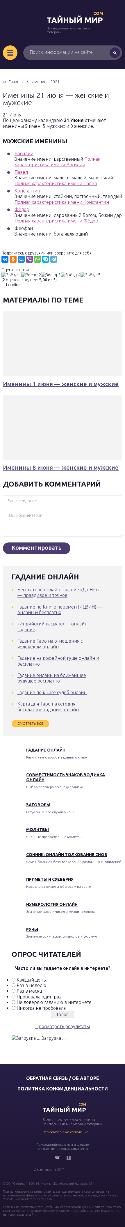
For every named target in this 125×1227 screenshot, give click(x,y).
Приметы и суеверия (50, 879)
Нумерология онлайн (52, 904)
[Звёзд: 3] (51, 275)
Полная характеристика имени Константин (62, 202)
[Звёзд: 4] (71, 275)
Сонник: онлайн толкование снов (66, 854)
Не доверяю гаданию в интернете (54, 1002)
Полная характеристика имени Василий (57, 161)
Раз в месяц (29, 990)
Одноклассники (69, 1158)
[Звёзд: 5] (90, 275)
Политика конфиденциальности (62, 1088)
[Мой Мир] (21, 259)
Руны (32, 929)
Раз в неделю (31, 985)
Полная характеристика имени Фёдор (56, 220)
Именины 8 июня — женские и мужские (61, 467)
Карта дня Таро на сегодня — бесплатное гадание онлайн (49, 706)
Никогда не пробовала (41, 1008)
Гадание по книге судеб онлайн (52, 692)
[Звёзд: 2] (31, 275)
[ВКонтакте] (4, 259)
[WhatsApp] (37, 259)
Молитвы (37, 829)
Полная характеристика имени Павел (56, 183)
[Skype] (45, 259)
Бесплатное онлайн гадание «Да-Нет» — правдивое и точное (58, 592)
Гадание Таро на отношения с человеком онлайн (50, 643)
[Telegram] (53, 259)
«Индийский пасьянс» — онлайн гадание (52, 626)
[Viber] (29, 259)
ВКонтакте (57, 1158)
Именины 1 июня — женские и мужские (61, 384)
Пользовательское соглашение (65, 1132)
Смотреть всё (30, 723)
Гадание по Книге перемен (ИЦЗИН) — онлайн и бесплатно (59, 609)
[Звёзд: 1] (11, 275)
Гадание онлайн (45, 750)
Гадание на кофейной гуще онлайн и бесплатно (58, 660)
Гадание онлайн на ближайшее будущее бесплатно (51, 678)
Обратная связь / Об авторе (62, 1078)
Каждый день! (32, 979)
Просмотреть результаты (62, 1026)
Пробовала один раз (39, 996)
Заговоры (38, 804)
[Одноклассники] (13, 259)
